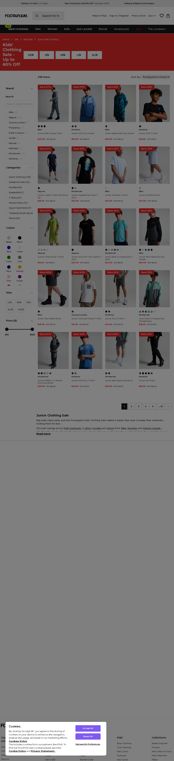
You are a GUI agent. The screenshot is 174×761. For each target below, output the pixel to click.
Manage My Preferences (88, 744)
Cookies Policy (18, 741)
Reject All (88, 736)
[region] (55, 738)
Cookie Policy (17, 751)
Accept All (88, 728)
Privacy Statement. (43, 751)
